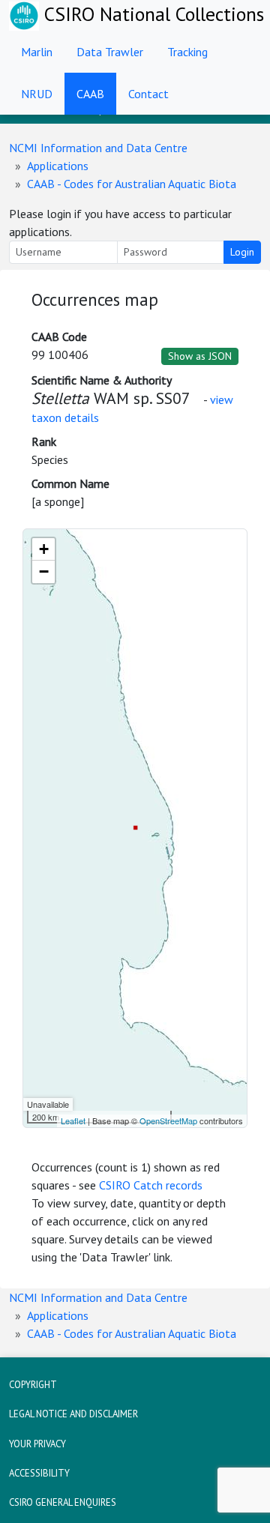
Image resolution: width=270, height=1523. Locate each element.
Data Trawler (109, 51)
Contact (148, 93)
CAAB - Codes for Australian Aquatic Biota (131, 183)
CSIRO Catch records (150, 1184)
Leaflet (73, 1121)
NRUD (36, 93)
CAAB (90, 93)
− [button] (44, 571)
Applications (57, 165)
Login (242, 252)
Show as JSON (200, 356)
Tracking (187, 51)
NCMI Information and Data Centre (98, 147)
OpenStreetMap (168, 1121)
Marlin (36, 51)
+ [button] (44, 549)
